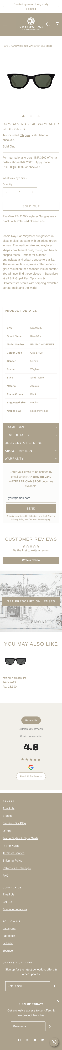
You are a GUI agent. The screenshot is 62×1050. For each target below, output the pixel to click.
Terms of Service (37, 519)
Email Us (8, 894)
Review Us (31, 720)
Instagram (9, 928)
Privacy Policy (17, 519)
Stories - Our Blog (14, 823)
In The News (11, 845)
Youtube (8, 950)
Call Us (7, 902)
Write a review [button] (31, 560)
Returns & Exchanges (17, 868)
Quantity (8, 184)
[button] (31, 81)
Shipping (25, 135)
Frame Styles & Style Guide (20, 838)
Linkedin (8, 943)
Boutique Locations (15, 909)
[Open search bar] (48, 24)
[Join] (54, 986)
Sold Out (31, 206)
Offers (7, 830)
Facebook (9, 935)
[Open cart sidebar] (57, 24)
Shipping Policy (12, 860)
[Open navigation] (4, 24)
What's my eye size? (15, 178)
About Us (8, 808)
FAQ (5, 875)
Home (5, 46)
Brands (7, 815)
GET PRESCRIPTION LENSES (31, 601)
